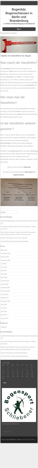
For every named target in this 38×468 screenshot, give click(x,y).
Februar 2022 (5, 281)
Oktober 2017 (5, 298)
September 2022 (6, 260)
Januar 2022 (4, 284)
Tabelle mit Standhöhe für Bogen (15, 56)
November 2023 (5, 253)
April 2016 (4, 304)
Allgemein (4, 327)
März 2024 (4, 250)
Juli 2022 (3, 263)
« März (4, 383)
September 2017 (6, 301)
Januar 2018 (4, 294)
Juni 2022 (4, 267)
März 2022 (4, 277)
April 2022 (4, 274)
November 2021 (5, 291)
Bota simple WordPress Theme (11, 439)
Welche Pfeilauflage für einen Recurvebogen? (14, 238)
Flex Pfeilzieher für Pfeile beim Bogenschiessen (14, 241)
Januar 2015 (4, 318)
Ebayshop (27, 167)
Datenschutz (7, 431)
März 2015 (4, 315)
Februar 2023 (5, 257)
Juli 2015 (3, 308)
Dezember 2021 (5, 287)
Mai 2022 (3, 270)
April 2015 (4, 311)
